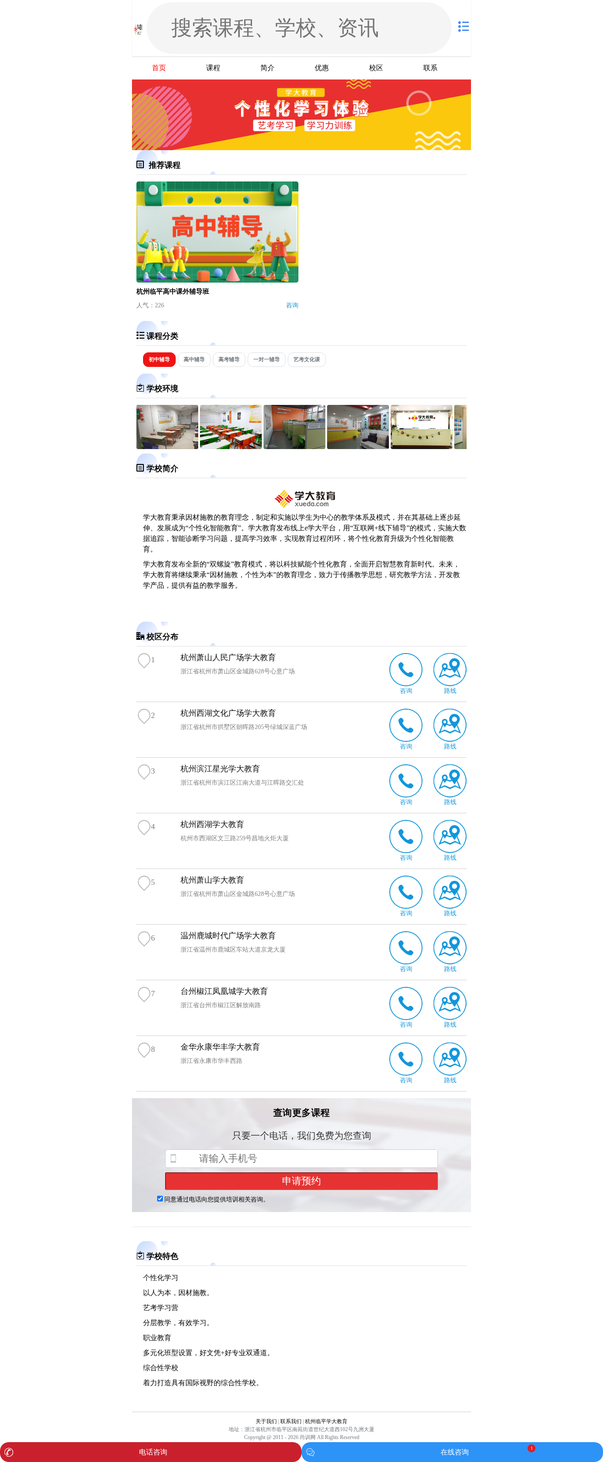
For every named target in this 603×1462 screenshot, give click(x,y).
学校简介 (162, 468)
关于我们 (266, 1421)
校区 (376, 68)
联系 (430, 68)
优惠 (322, 68)
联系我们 (291, 1421)
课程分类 (162, 336)
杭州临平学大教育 (326, 1421)
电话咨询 (153, 1452)
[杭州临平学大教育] (138, 28)
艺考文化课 (307, 359)
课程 (213, 68)
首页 (159, 68)
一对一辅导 (266, 359)
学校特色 (162, 1256)
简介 (267, 68)
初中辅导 (159, 359)
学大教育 (157, 517)
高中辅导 (194, 359)
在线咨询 (455, 1452)
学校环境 (162, 388)
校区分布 (162, 636)
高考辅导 (229, 359)
